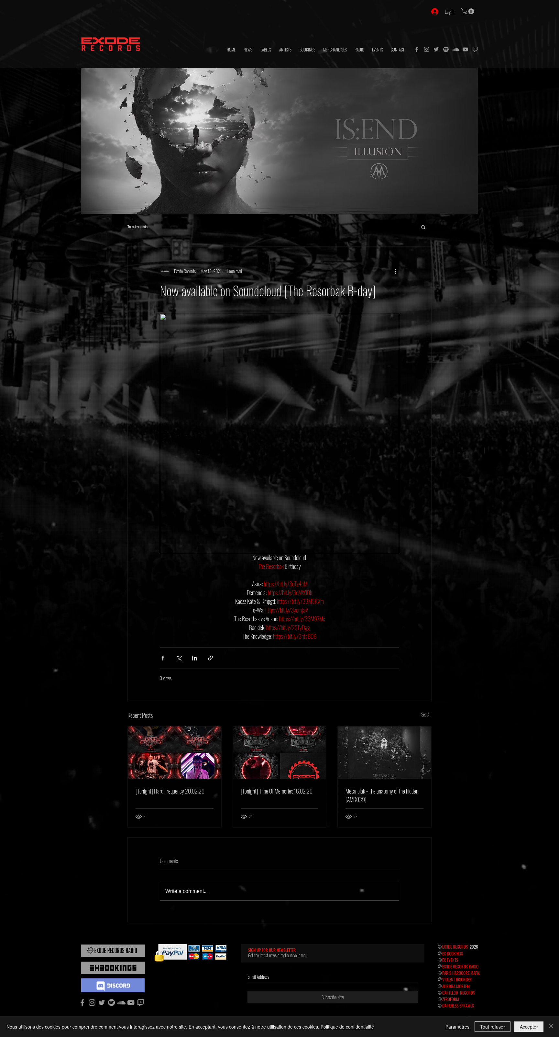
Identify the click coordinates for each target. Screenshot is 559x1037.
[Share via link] (210, 658)
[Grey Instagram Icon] (426, 49)
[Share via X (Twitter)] (179, 658)
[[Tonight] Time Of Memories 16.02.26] (279, 753)
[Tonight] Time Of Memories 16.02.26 (276, 791)
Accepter (529, 1026)
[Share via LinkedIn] (195, 658)
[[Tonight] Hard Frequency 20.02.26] (174, 753)
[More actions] (395, 271)
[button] (468, 11)
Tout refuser (492, 1026)
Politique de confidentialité (347, 1026)
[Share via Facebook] (163, 658)
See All (426, 714)
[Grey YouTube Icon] (465, 49)
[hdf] (446, 49)
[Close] (551, 1026)
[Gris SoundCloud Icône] (455, 49)
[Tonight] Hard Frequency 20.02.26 (170, 791)
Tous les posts (137, 227)
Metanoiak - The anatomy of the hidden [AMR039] (381, 795)
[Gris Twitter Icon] (436, 49)
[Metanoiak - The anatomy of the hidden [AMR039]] (384, 753)
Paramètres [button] (457, 1026)
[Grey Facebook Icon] (416, 49)
